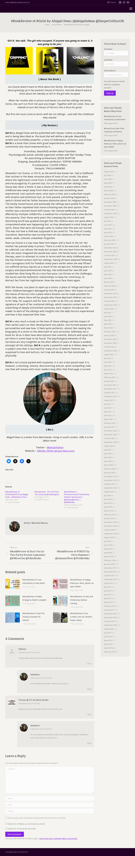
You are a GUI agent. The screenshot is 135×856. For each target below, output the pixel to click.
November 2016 (110, 617)
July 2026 (107, 175)
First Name (108, 49)
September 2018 (110, 533)
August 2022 (109, 354)
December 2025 (110, 202)
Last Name (108, 60)
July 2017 (107, 587)
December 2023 (110, 293)
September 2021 (110, 396)
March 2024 (108, 282)
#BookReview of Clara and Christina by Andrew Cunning (81, 600)
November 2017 (110, 572)
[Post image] (12, 584)
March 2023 (108, 328)
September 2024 (110, 259)
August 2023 (109, 309)
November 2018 (110, 526)
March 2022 (108, 373)
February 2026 (109, 194)
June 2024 (108, 270)
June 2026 (108, 179)
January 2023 (109, 335)
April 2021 (108, 415)
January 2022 (109, 381)
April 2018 (108, 552)
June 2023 (108, 316)
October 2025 (109, 209)
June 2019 (108, 499)
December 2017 (110, 568)
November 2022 (110, 343)
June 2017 (108, 591)
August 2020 (109, 446)
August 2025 (109, 217)
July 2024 (107, 267)
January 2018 (109, 564)
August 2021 (109, 400)
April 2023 (108, 324)
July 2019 (107, 495)
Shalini (22, 649)
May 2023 (108, 320)
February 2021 (109, 423)
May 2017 (108, 594)
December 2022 (110, 339)
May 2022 (108, 366)
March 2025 (108, 236)
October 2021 (109, 392)
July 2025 (107, 221)
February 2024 (109, 286)
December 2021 (110, 385)
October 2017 (109, 575)
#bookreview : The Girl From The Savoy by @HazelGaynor (47, 493)
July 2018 (107, 541)
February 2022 (109, 377)
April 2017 (108, 598)
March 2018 (108, 556)
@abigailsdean (55, 447)
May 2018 (108, 549)
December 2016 (110, 613)
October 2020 (109, 438)
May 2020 (108, 457)
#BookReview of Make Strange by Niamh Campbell (34, 598)
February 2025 (109, 240)
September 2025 (110, 213)
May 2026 (108, 183)
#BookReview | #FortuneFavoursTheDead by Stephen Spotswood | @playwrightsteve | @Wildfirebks (76, 497)
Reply (89, 663)
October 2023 (109, 301)
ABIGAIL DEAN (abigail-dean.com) (55, 450)
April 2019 (108, 507)
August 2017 (109, 583)
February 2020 (109, 469)
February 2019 (109, 514)
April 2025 (108, 232)
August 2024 (109, 263)
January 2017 (109, 610)
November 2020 (110, 434)
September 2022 (110, 350)
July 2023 (107, 312)
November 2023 (110, 297)
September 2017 (110, 579)
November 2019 (110, 480)
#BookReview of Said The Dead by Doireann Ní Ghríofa (33, 616)
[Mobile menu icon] (130, 8)
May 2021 (108, 411)
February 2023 (109, 331)
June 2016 (108, 636)
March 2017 (108, 602)
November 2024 (110, 251)
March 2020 (108, 465)
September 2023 (110, 305)
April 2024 (108, 278)
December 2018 (110, 522)
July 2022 (107, 358)
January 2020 (109, 472)
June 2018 (108, 545)
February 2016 (109, 652)
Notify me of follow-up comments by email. (26, 824)
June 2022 (108, 362)
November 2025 (110, 206)
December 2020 (110, 431)
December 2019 (110, 476)
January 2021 (109, 427)
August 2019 (109, 491)
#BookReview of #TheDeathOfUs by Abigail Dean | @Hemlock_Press (16, 494)
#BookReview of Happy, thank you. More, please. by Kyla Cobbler (82, 583)
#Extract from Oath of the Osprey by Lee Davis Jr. (114, 130)
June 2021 (108, 408)
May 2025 (108, 229)
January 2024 (109, 289)
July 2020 (107, 450)
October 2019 (109, 484)
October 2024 (109, 255)
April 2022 (108, 370)
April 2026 (108, 187)
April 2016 (108, 644)
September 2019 (110, 488)
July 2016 (107, 633)
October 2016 (109, 621)
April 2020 (108, 461)
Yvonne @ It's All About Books (33, 700)
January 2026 (109, 198)
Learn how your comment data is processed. (58, 838)
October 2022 (109, 347)
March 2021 (108, 419)
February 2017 (109, 606)
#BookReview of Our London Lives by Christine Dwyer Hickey (81, 616)
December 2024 (110, 248)
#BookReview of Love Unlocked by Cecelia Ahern (33, 581)
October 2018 (109, 530)
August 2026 (109, 171)
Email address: (110, 70)
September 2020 (110, 442)
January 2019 (109, 518)
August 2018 (109, 537)
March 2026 (108, 190)
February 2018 (109, 560)
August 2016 (109, 629)
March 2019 (108, 511)
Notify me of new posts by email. (22, 828)
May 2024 (108, 274)
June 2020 (108, 453)
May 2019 (108, 503)
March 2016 (108, 648)
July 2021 (107, 404)
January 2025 (109, 244)
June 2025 (108, 225)
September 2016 (110, 625)
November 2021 (110, 389)
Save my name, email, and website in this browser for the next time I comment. (37, 818)
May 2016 (108, 640)
